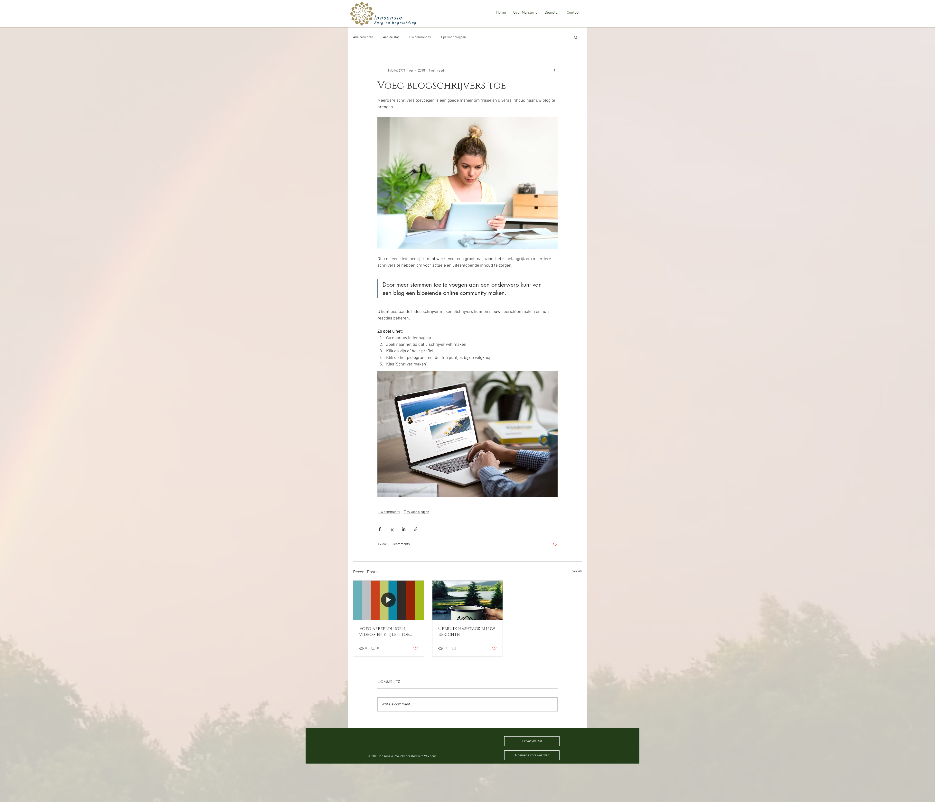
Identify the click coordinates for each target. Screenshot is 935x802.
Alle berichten (363, 37)
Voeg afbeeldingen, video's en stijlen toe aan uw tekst (384, 632)
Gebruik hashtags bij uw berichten (466, 632)
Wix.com (430, 756)
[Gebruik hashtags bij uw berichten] (467, 600)
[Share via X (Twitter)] (391, 529)
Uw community (420, 37)
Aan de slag (391, 37)
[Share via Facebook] (379, 529)
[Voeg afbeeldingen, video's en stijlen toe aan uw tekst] (388, 600)
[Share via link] (415, 529)
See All (577, 571)
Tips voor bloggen (453, 37)
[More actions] (555, 70)
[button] (575, 37)
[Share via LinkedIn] (403, 529)
